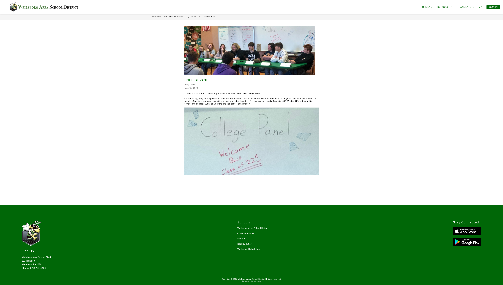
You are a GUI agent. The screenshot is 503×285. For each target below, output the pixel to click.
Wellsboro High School (248, 249)
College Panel (210, 17)
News (194, 17)
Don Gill (241, 238)
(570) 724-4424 (37, 268)
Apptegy (257, 281)
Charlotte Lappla (245, 233)
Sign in (493, 7)
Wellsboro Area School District (169, 17)
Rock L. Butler (244, 244)
